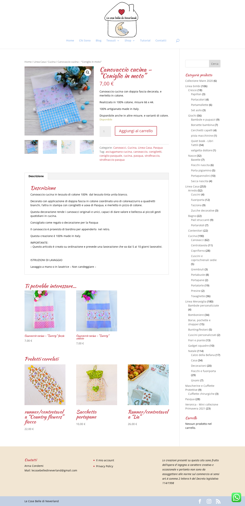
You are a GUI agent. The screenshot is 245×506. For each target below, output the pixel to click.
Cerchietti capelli (202, 130)
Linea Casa (40, 61)
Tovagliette (198, 296)
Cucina (52, 61)
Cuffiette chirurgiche (201, 394)
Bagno (192, 216)
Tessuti (111, 40)
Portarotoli (197, 225)
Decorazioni (198, 365)
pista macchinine (202, 135)
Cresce (192, 90)
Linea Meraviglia (195, 301)
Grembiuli (197, 269)
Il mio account (105, 460)
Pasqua (158, 147)
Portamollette (199, 105)
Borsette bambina (202, 125)
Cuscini (195, 194)
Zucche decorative (202, 210)
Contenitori (195, 230)
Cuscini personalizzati (202, 335)
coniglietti (155, 151)
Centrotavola (199, 245)
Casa (194, 360)
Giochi (192, 115)
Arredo (192, 190)
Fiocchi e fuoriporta (203, 371)
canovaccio (140, 151)
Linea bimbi (192, 86)
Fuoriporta (197, 200)
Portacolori (198, 99)
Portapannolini (200, 176)
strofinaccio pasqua (112, 159)
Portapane (197, 280)
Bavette (196, 159)
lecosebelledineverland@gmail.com (54, 470)
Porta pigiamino (201, 170)
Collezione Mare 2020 (199, 81)
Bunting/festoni (198, 329)
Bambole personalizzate (203, 305)
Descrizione (36, 176)
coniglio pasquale (111, 155)
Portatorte (197, 285)
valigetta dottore (201, 150)
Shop (128, 40)
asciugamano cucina (119, 151)
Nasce (192, 155)
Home (70, 40)
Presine (196, 291)
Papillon (196, 94)
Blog (98, 40)
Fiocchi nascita (200, 165)
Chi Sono (85, 40)
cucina (128, 155)
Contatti (160, 40)
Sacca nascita (199, 181)
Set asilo (196, 110)
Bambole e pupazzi (203, 119)
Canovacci (119, 147)
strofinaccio (152, 155)
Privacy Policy (104, 466)
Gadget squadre (198, 345)
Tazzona (196, 205)
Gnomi (195, 380)
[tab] (36, 176)
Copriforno (198, 250)
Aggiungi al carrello (136, 130)
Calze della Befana (203, 355)
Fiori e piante (196, 340)
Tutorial (145, 40)
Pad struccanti (200, 220)
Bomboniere (196, 315)
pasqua (138, 155)
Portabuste (198, 275)
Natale (192, 351)
